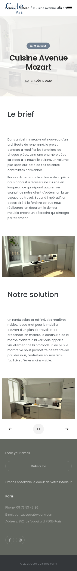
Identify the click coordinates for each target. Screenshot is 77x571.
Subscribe (38, 466)
